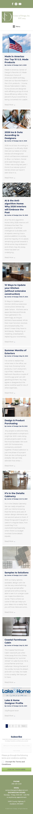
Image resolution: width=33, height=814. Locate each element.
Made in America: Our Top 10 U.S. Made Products (16, 59)
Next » (24, 726)
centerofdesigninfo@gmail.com (16, 790)
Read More (10, 105)
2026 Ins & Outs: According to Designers (14, 135)
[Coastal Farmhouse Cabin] (16, 626)
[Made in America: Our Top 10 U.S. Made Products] (16, 43)
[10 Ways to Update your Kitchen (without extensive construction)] (16, 272)
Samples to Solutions (16, 572)
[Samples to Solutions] (16, 557)
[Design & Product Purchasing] (16, 407)
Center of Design (13, 65)
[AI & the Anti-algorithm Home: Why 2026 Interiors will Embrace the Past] (16, 190)
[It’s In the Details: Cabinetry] (16, 480)
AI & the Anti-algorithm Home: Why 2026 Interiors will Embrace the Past (15, 206)
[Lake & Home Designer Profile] (16, 692)
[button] (16, 769)
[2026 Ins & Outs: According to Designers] (16, 119)
